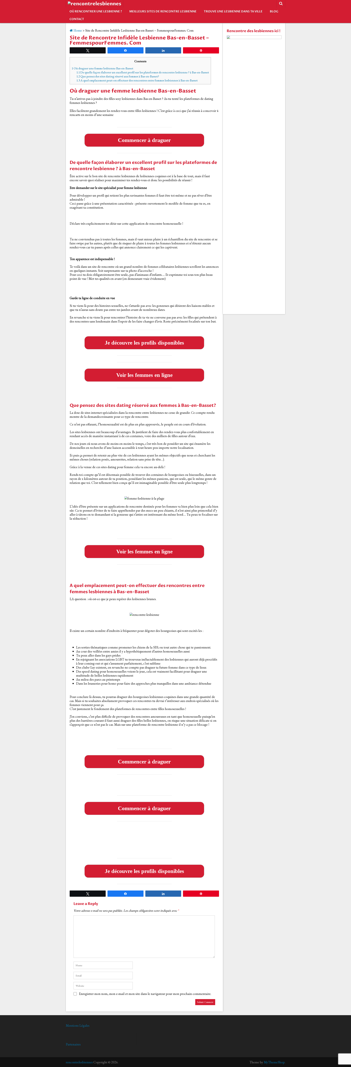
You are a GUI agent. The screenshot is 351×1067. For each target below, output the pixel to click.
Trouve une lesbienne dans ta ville (233, 11)
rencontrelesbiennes (79, 1062)
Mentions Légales (77, 1025)
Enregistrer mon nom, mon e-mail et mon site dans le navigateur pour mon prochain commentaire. (145, 994)
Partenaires (73, 1044)
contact (76, 19)
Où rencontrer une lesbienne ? (95, 11)
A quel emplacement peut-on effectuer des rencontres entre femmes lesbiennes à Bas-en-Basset (137, 80)
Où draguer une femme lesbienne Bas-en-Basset (102, 68)
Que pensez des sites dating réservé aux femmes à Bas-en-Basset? (117, 76)
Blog (274, 11)
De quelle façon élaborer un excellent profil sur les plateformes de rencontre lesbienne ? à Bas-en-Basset (142, 72)
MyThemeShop (274, 1062)
